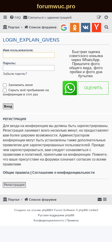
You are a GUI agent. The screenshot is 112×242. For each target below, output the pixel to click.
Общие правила (16, 173)
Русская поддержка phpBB (56, 215)
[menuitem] (15, 17)
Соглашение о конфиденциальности (63, 173)
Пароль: (9, 63)
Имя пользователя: (18, 50)
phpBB (46, 210)
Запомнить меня (20, 85)
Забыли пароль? (15, 73)
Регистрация (14, 185)
